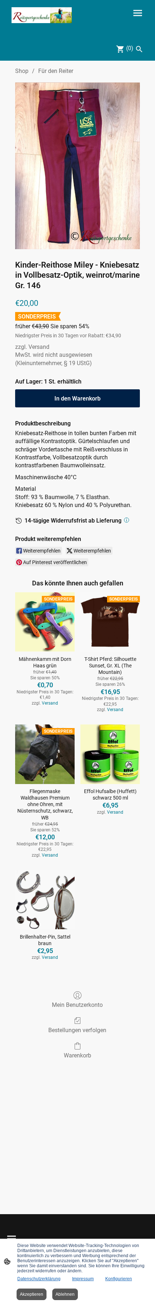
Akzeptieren (31, 1294)
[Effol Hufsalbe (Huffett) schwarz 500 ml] (110, 754)
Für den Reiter (55, 71)
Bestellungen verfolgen (77, 1030)
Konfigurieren (118, 1278)
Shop (21, 71)
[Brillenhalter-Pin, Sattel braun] (45, 900)
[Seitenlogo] (42, 15)
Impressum (83, 1278)
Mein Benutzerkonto (77, 1004)
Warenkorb (77, 1055)
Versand (38, 346)
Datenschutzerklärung (39, 1278)
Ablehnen (65, 1294)
